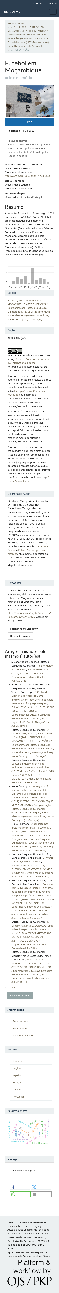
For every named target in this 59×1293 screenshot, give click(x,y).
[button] (20, 1187)
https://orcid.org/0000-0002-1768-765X (28, 175)
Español (17, 1075)
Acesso (53, 3)
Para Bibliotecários (23, 1035)
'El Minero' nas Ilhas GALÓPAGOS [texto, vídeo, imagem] (32, 925)
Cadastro (38, 3)
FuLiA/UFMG (11, 12)
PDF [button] (29, 122)
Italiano (17, 1089)
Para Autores (20, 1028)
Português (18, 1096)
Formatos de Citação (23, 628)
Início (10, 23)
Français (17, 1082)
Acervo (22, 23)
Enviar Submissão (20, 995)
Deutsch (17, 1060)
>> (14, 987)
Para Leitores (20, 1021)
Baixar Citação (19, 636)
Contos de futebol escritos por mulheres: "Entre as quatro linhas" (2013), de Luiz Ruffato (30, 767)
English (17, 1068)
